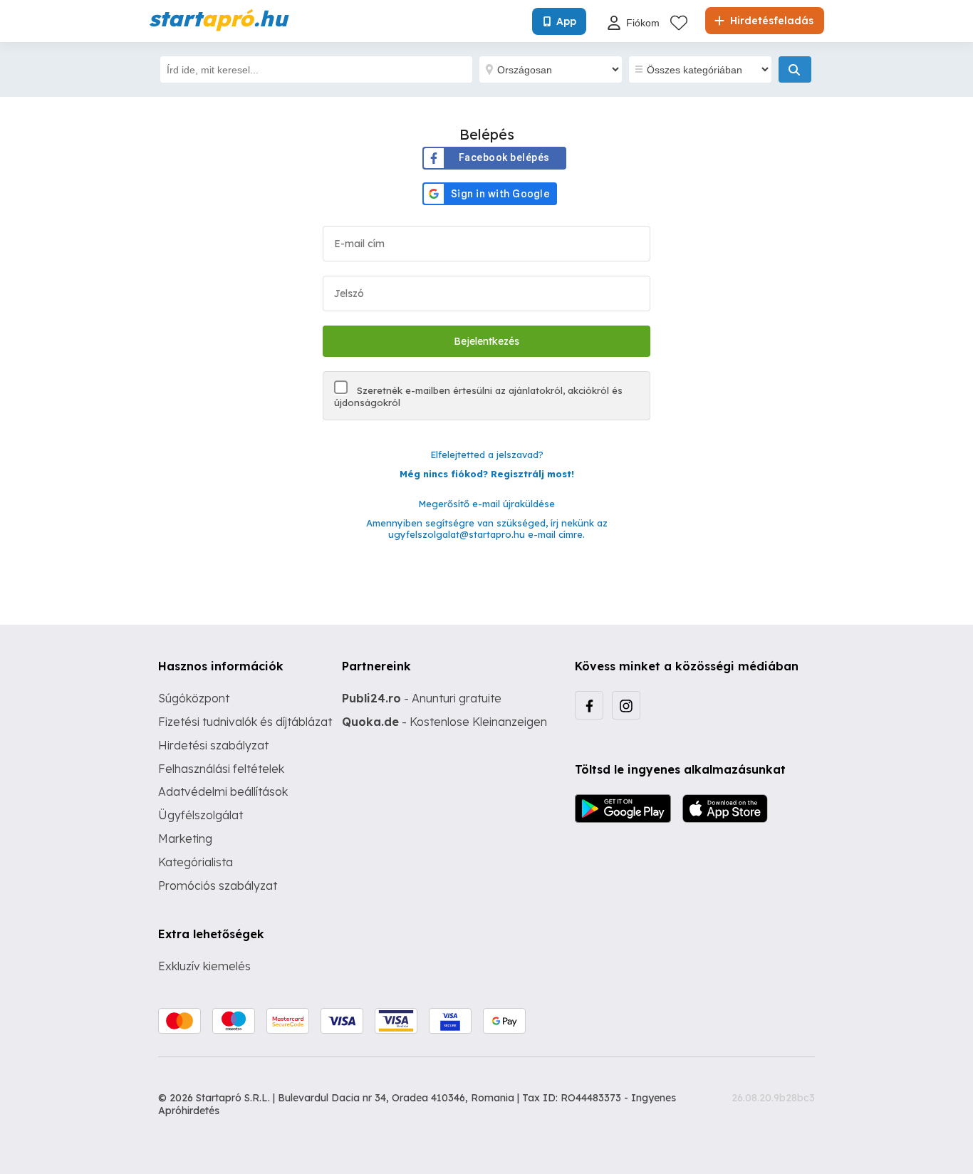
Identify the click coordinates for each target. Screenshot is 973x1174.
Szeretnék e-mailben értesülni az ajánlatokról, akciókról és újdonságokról (478, 396)
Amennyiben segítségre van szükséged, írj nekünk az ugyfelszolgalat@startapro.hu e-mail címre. (487, 529)
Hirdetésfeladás (770, 20)
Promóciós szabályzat (217, 885)
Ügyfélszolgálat (200, 815)
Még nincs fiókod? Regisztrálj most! (487, 473)
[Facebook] (589, 705)
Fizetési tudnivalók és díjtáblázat (245, 722)
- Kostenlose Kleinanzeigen (444, 722)
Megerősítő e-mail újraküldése (486, 503)
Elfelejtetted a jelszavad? (486, 454)
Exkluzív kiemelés (204, 966)
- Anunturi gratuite (421, 698)
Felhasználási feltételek (221, 769)
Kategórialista (195, 862)
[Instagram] (626, 705)
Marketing (185, 838)
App (566, 21)
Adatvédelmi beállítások (223, 791)
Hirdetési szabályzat (213, 745)
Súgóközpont (193, 698)
